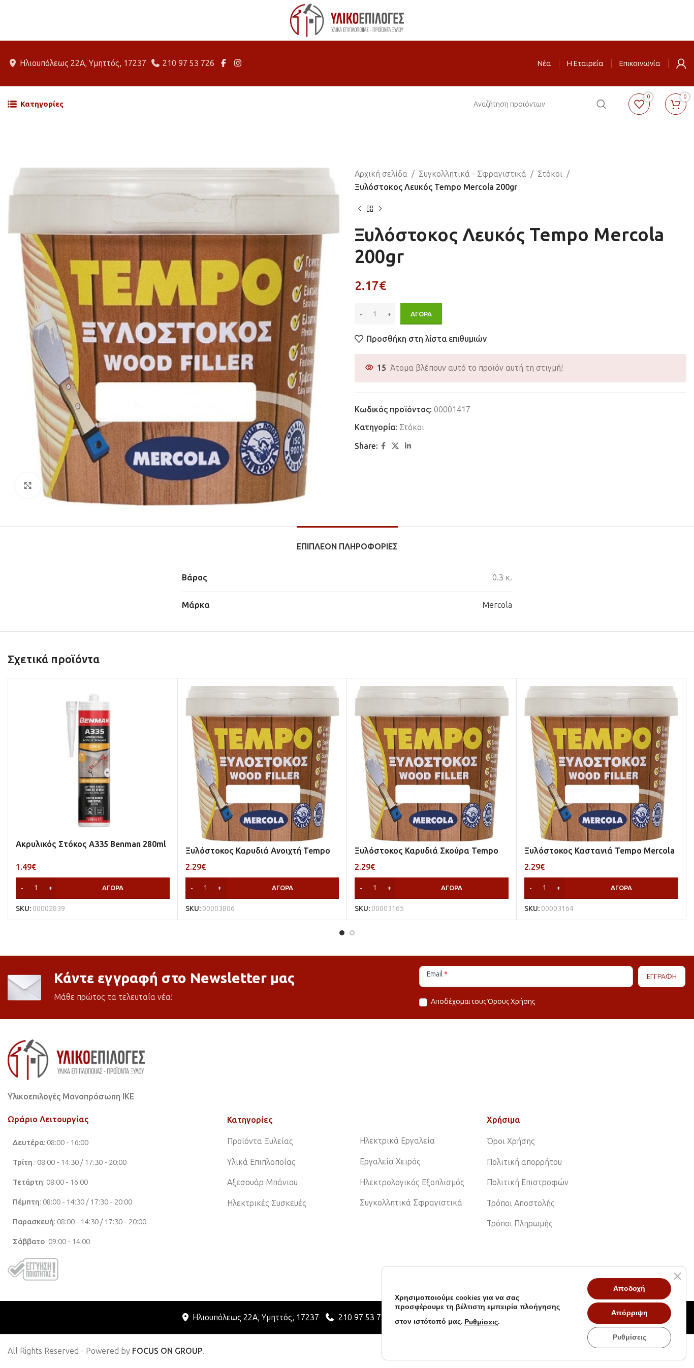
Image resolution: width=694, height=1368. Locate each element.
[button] (93, 888)
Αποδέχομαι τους (482, 1001)
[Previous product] (360, 209)
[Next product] (380, 209)
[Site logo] (347, 19)
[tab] (347, 541)
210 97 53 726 (188, 63)
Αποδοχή (629, 1288)
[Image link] (76, 1059)
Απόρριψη (629, 1313)
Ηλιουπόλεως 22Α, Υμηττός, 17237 (83, 63)
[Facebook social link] (383, 446)
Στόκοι (550, 174)
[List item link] (287, 1141)
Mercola (497, 605)
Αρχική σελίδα (381, 174)
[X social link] (395, 446)
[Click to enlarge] (28, 485)
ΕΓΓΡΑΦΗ (662, 976)
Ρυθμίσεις (481, 1322)
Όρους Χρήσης (511, 1001)
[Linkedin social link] (408, 446)
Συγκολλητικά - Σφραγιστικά (472, 174)
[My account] (681, 63)
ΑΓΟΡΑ (421, 314)
